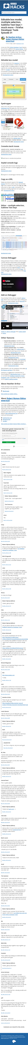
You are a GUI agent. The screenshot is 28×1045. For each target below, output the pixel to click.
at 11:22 (5, 949)
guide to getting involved (11, 379)
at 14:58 (8, 479)
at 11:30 (6, 680)
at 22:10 (6, 707)
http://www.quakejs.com (8, 675)
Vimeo (4, 333)
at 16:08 (5, 718)
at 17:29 (8, 492)
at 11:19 (5, 939)
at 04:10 (9, 511)
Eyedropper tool (5, 108)
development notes (8, 75)
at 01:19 (6, 605)
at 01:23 (6, 833)
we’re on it (11, 809)
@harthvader (6, 391)
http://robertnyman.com (11, 413)
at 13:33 (6, 564)
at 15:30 (5, 694)
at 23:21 (5, 929)
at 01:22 (6, 776)
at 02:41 (6, 917)
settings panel (16, 138)
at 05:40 (6, 658)
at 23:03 (5, 905)
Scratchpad (22, 359)
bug (19, 267)
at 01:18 (9, 501)
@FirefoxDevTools (15, 374)
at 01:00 (5, 822)
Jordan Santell (22, 331)
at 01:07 (6, 811)
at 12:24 (6, 469)
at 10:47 (5, 597)
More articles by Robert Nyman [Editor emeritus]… (13, 424)
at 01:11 (6, 968)
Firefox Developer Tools (16, 47)
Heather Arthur (14, 37)
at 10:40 (5, 541)
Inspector (16, 63)
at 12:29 (5, 994)
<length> (8, 69)
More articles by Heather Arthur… (9, 394)
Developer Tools (20, 43)
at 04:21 (6, 860)
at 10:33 (5, 461)
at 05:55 (5, 872)
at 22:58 (5, 803)
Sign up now (8, 442)
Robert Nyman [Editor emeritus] (15, 40)
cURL (13, 187)
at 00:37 (8, 747)
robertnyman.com (7, 418)
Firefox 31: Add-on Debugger (8, 331)
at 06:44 (5, 1012)
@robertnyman (6, 419)
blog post (22, 301)
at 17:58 (6, 588)
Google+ (5, 421)
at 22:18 (5, 959)
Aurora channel (19, 49)
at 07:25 (5, 1022)
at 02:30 (5, 852)
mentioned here (17, 829)
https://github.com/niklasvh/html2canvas (13, 648)
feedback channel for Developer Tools (12, 627)
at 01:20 (6, 629)
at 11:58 (6, 552)
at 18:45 (8, 520)
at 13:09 (5, 669)
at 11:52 (5, 620)
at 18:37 (5, 764)
